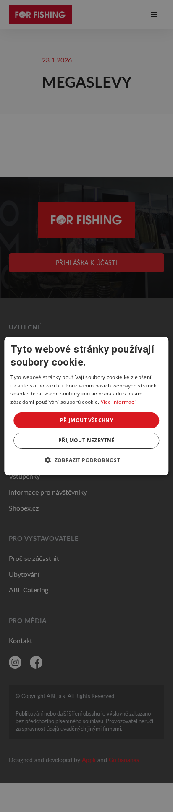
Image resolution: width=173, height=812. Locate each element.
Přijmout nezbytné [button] (86, 440)
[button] (86, 460)
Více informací (118, 401)
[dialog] (86, 406)
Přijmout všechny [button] (86, 420)
